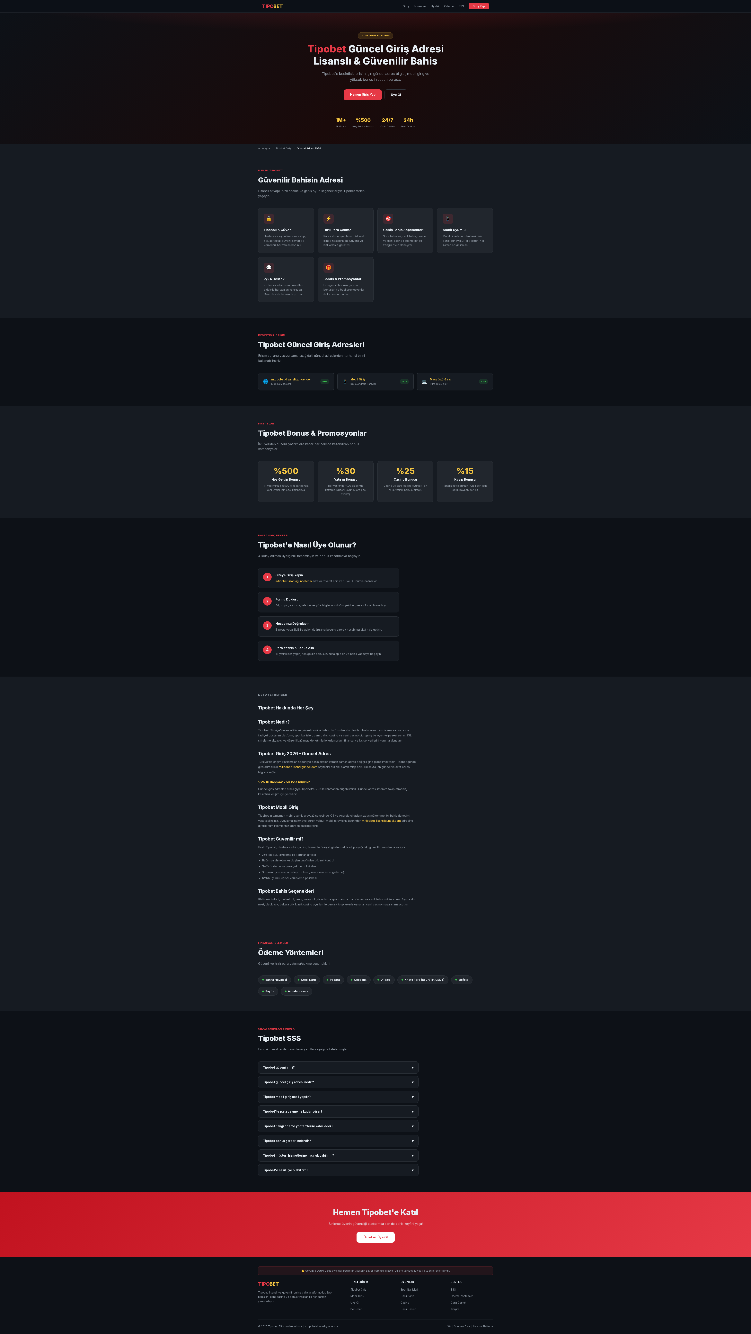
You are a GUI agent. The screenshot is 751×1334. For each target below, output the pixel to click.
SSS (461, 6)
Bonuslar (420, 6)
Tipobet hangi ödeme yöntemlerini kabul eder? (338, 1126)
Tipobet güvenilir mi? (338, 1067)
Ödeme (449, 6)
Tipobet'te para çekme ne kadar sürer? (338, 1111)
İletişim (455, 1309)
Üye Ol (396, 95)
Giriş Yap (479, 6)
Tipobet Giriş (283, 148)
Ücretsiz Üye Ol (376, 1237)
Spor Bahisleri (409, 1289)
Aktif (324, 381)
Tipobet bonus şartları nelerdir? (338, 1141)
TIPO (272, 6)
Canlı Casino (408, 1309)
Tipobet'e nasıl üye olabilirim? (338, 1170)
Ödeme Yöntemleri (462, 1296)
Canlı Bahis (407, 1296)
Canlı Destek (458, 1302)
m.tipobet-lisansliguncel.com (294, 581)
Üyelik (435, 6)
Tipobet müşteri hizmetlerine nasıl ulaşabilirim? (338, 1155)
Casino (405, 1302)
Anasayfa (264, 148)
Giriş (406, 6)
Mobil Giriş (357, 1296)
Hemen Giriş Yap (363, 94)
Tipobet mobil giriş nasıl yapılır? (338, 1097)
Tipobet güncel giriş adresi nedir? (338, 1082)
